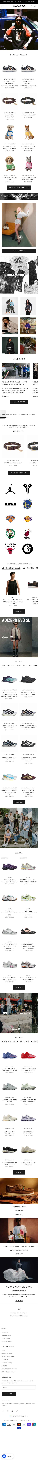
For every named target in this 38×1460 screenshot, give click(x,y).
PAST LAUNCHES (19, 402)
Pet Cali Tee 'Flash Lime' (9, 178)
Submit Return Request (8, 1370)
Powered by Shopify (26, 1418)
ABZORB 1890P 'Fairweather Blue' (9, 1067)
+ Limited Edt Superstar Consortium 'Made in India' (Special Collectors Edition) (28, 84)
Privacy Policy (6, 1336)
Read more (5, 396)
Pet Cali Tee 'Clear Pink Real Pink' (28, 178)
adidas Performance (10, 786)
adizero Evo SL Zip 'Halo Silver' (9, 756)
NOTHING (28, 310)
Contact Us (5, 1357)
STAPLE (28, 330)
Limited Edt (5, 1330)
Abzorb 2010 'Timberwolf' (10, 1130)
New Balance (9, 1064)
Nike (13, 595)
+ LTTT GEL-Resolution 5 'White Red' (10, 911)
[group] (19, 29)
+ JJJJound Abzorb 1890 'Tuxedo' (9, 1161)
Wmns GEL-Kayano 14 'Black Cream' (28, 976)
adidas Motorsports (10, 688)
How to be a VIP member (9, 1367)
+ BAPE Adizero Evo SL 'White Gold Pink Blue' (9, 790)
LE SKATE (28, 566)
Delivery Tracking (7, 1360)
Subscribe (9, 1392)
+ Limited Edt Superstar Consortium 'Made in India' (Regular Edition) (9, 84)
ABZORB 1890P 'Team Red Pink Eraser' (28, 1067)
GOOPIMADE (10, 349)
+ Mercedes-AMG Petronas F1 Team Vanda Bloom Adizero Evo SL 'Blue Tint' (9, 693)
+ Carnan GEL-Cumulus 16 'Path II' (9, 878)
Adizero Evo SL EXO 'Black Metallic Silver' (28, 757)
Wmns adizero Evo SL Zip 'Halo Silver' (28, 724)
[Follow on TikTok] (17, 1409)
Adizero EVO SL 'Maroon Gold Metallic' (28, 790)
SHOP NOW (19, 1212)
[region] (19, 29)
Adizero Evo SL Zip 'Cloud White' (9, 724)
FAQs (3, 1348)
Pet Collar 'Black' (28, 115)
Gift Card (4, 1363)
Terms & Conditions (7, 1339)
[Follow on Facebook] (3, 1409)
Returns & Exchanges (8, 1354)
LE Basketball (11, 566)
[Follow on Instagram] (7, 1409)
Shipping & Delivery (7, 1351)
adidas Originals (10, 79)
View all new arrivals (19, 187)
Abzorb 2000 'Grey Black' (10, 1099)
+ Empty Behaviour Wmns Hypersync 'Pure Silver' (9, 944)
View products (19, 251)
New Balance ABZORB (15, 1039)
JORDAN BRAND (28, 349)
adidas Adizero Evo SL (16, 664)
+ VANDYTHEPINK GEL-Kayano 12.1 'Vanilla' (28, 878)
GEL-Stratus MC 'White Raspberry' (9, 976)
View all (19, 609)
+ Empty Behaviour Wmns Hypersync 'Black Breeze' (28, 944)
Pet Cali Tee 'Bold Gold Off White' (28, 147)
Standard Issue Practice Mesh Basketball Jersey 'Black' (13, 599)
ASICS (10, 875)
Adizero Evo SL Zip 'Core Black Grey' (28, 691)
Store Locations (6, 1333)
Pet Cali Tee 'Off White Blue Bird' (9, 147)
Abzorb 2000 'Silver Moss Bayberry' (28, 1099)
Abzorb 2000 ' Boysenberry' (28, 1130)
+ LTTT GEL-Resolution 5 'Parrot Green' (28, 911)
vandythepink (10, 309)
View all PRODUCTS (19, 471)
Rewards (10, 1456)
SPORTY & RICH (10, 329)
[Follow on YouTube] (12, 1409)
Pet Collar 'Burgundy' (9, 116)
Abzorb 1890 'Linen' (28, 1160)
